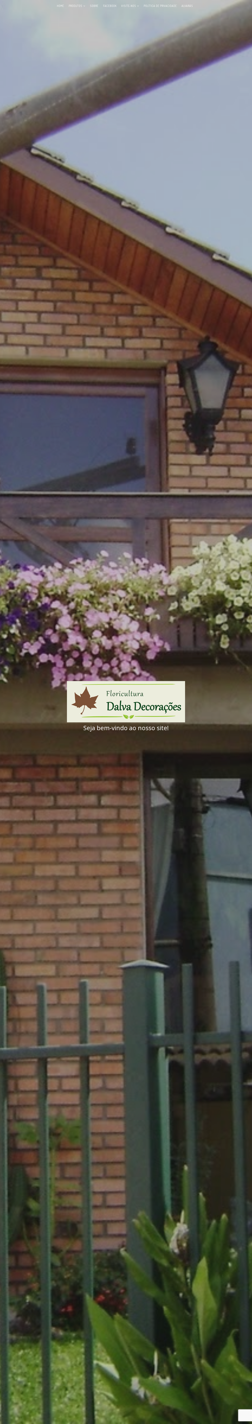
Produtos (75, 6)
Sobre (94, 6)
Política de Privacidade (160, 6)
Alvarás (187, 6)
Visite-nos (128, 6)
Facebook (110, 6)
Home (60, 6)
